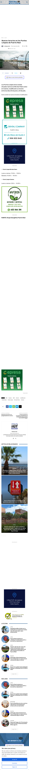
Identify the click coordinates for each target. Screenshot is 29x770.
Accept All (14, 759)
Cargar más (14, 674)
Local (5, 37)
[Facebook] (7, 406)
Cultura (12, 720)
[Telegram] (17, 406)
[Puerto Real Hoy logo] (14, 739)
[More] (20, 73)
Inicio (2, 37)
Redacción (7, 46)
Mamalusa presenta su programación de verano (7, 415)
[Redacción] (2, 46)
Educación (12, 701)
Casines (10, 397)
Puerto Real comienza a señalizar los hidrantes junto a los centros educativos (14, 501)
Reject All (14, 767)
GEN (14, 397)
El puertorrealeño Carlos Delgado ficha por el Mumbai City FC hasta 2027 (19, 668)
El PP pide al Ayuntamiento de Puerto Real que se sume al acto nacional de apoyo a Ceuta (18, 659)
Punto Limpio (10, 399)
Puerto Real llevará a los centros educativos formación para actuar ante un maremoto (18, 704)
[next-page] (4, 535)
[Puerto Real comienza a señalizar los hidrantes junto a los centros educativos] (14, 489)
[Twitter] (10, 406)
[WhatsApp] (13, 406)
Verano (22, 399)
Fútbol (11, 665)
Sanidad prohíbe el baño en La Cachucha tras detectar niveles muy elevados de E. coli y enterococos (14, 472)
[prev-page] (2, 535)
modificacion (22, 397)
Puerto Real (4, 399)
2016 (6, 397)
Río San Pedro (17, 399)
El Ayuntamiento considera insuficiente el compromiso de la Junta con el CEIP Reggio (22, 416)
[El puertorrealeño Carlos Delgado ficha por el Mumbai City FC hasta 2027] (5, 668)
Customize (14, 763)
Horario (17, 397)
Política (12, 711)
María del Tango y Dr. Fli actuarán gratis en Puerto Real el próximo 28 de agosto (18, 723)
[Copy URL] (20, 406)
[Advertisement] (14, 20)
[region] (14, 758)
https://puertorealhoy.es (14, 433)
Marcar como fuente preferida (15, 77)
